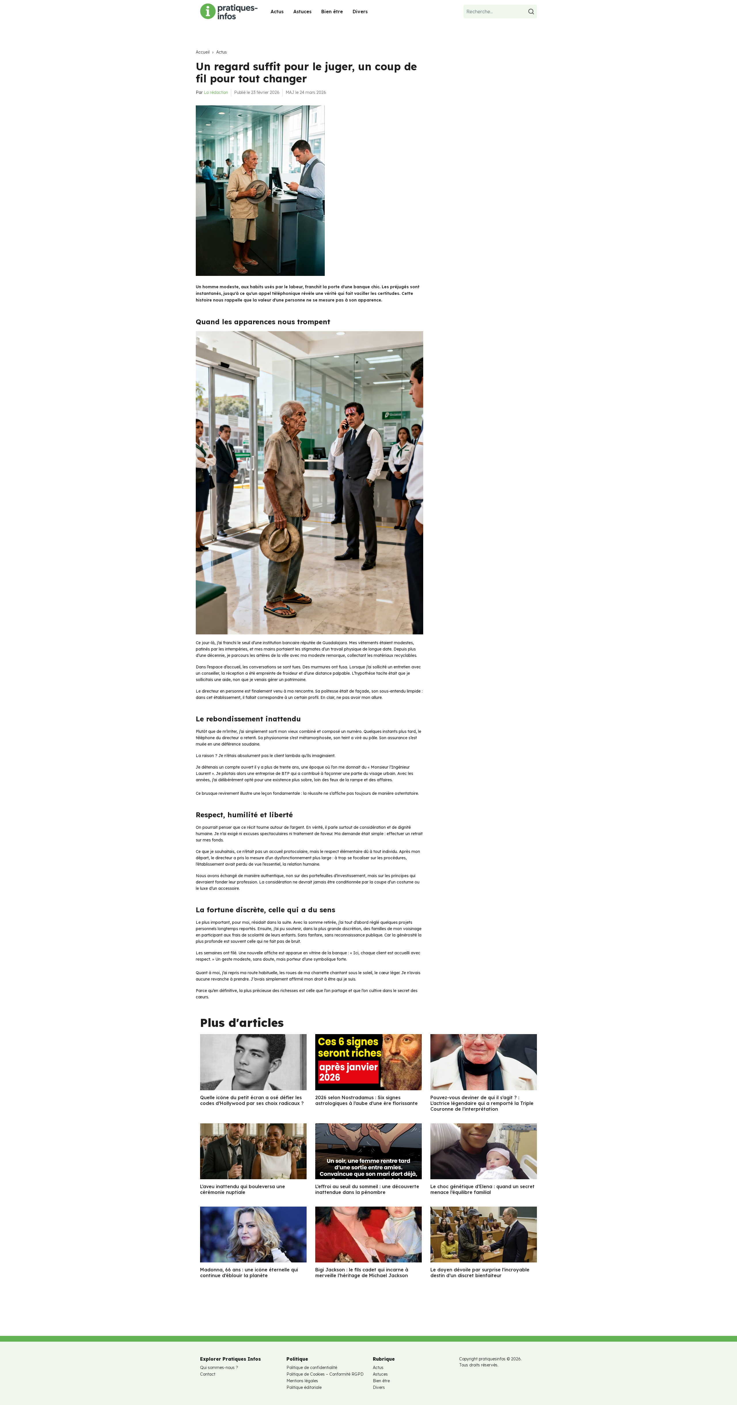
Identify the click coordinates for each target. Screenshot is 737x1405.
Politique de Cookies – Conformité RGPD (325, 1374)
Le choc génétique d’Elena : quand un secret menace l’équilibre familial (482, 1189)
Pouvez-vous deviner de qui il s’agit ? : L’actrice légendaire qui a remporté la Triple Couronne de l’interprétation (481, 1103)
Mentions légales (302, 1380)
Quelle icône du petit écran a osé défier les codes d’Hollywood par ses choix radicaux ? (252, 1100)
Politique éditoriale (304, 1387)
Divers (360, 11)
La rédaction (216, 92)
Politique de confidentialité (311, 1367)
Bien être (332, 11)
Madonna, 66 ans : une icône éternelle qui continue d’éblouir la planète (249, 1272)
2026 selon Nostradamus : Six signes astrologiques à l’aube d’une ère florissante (366, 1100)
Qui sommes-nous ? (219, 1367)
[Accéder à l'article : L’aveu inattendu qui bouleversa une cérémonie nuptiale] (253, 1151)
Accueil (203, 52)
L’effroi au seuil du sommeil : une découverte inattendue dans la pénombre (367, 1189)
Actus (277, 11)
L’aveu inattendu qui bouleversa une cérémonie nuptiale (242, 1189)
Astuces (302, 11)
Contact (207, 1374)
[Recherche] (532, 11)
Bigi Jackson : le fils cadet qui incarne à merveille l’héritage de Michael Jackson (361, 1272)
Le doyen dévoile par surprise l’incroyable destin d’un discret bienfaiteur (479, 1272)
